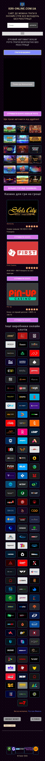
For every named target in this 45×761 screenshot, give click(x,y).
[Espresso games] (23, 336)
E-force (36, 719)
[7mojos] (23, 545)
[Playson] (10, 659)
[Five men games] (10, 449)
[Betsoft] (10, 371)
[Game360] (23, 615)
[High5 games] (10, 685)
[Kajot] (23, 441)
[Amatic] (10, 510)
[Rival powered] (23, 371)
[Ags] (34, 388)
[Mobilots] (10, 484)
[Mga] (34, 641)
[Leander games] (34, 502)
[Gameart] (23, 650)
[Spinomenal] (23, 641)
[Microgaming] (34, 467)
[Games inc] (34, 528)
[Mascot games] (34, 336)
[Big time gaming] (23, 502)
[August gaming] (34, 441)
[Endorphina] (34, 598)
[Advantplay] (10, 432)
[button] (22, 34)
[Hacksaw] (10, 650)
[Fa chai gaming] (10, 458)
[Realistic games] (23, 432)
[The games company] (23, 563)
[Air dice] (34, 353)
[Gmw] (10, 406)
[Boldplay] (23, 659)
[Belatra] (34, 589)
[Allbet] (34, 650)
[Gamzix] (23, 344)
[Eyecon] (23, 685)
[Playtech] (34, 615)
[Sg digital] (10, 694)
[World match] (23, 676)
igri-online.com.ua (22, 8)
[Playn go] (10, 624)
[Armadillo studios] (34, 572)
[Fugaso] (10, 493)
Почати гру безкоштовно (22, 84)
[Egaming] (10, 580)
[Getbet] (10, 615)
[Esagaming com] (23, 694)
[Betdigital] (23, 528)
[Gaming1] (10, 336)
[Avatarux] (10, 572)
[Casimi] (10, 388)
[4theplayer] (34, 633)
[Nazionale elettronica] (34, 449)
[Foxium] (23, 449)
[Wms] (34, 554)
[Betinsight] (34, 493)
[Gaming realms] (23, 362)
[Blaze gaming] (34, 344)
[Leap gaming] (34, 432)
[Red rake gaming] (10, 676)
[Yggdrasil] (34, 607)
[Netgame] (23, 353)
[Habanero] (23, 624)
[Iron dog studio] (10, 379)
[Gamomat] (10, 598)
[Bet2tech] (10, 589)
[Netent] (23, 484)
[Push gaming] (10, 467)
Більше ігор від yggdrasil (22, 188)
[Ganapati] (34, 694)
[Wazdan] (23, 572)
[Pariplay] (23, 414)
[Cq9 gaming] (34, 510)
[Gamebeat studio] (23, 589)
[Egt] (34, 484)
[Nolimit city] (10, 397)
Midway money (12, 719)
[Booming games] (23, 519)
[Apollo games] (34, 519)
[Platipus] (10, 607)
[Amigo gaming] (23, 379)
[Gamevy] (34, 371)
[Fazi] (10, 502)
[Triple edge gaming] (10, 641)
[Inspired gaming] (10, 554)
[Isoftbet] (23, 423)
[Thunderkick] (23, 554)
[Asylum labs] (34, 379)
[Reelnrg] (10, 362)
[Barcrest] (34, 545)
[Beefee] (23, 633)
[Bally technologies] (10, 423)
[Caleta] (10, 528)
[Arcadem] (34, 406)
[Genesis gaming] (10, 344)
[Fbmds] (34, 537)
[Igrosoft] (34, 624)
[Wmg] (23, 537)
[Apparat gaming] (10, 545)
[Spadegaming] (34, 676)
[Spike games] (34, 397)
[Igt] (10, 519)
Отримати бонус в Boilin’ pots (22, 114)
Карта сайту (9, 726)
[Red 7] (23, 703)
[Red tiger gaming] (34, 475)
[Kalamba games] (23, 598)
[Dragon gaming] (10, 353)
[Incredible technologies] (34, 458)
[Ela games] (10, 668)
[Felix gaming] (23, 668)
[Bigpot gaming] (23, 458)
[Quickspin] (34, 423)
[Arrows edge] (10, 563)
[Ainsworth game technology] (10, 633)
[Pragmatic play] (23, 510)
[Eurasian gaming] (34, 659)
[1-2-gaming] (23, 493)
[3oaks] (10, 414)
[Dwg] (23, 388)
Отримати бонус (22, 237)
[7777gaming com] (10, 475)
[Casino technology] (23, 475)
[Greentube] (10, 441)
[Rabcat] (34, 668)
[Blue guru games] (10, 537)
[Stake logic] (34, 414)
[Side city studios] (34, 580)
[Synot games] (23, 406)
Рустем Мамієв (34, 711)
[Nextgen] (34, 563)
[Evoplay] (23, 607)
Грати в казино (22, 52)
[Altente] (23, 580)
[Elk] (23, 467)
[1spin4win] (23, 397)
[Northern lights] (34, 685)
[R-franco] (34, 362)
